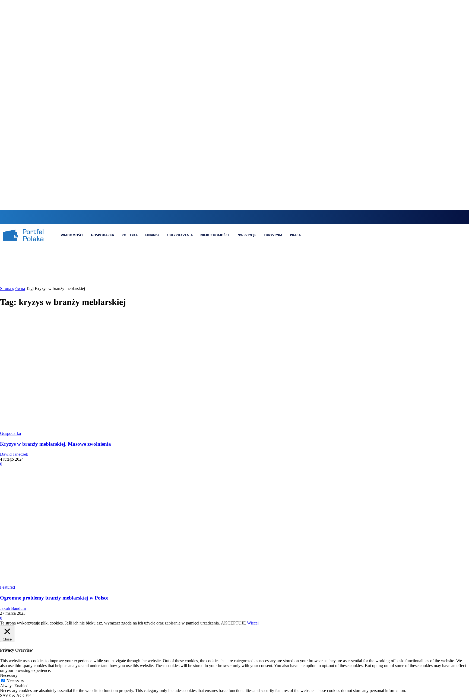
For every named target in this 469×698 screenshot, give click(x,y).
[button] (211, 216)
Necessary (15, 680)
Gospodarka (10, 433)
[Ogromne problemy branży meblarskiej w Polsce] (104, 582)
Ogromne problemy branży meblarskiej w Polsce (54, 598)
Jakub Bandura (13, 608)
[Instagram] (232, 216)
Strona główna (12, 288)
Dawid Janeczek (14, 454)
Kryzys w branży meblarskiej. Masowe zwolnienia (55, 444)
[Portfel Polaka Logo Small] (23, 235)
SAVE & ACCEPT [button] (16, 695)
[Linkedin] (241, 216)
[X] (250, 216)
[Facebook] (222, 216)
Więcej (253, 623)
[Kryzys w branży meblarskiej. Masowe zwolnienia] (104, 428)
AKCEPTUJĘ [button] (233, 623)
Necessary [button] (9, 675)
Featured (7, 587)
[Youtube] (259, 216)
